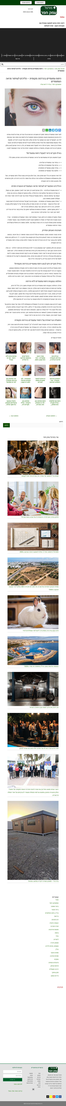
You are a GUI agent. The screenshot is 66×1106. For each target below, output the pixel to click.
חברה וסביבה (54, 926)
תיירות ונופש (54, 55)
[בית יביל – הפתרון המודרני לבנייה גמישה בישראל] (33, 840)
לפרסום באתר (18, 1084)
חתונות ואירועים (34, 55)
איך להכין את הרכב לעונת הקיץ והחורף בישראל (44, 707)
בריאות (56, 916)
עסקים (59, 55)
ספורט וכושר (55, 953)
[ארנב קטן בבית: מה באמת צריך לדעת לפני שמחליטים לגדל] (33, 612)
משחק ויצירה (18, 55)
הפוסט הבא (13, 416)
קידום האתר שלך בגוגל (15, 1091)
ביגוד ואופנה (55, 906)
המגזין (5, 55)
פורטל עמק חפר (59, 69)
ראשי (62, 55)
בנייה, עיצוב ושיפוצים (44, 55)
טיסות (57, 933)
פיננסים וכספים (54, 963)
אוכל (57, 900)
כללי (57, 936)
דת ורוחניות (55, 920)
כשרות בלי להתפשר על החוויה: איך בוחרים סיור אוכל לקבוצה (40, 476)
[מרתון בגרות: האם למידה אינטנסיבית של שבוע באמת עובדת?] (33, 499)
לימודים (56, 939)
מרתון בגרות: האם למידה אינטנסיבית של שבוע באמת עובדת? (40, 517)
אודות (49, 59)
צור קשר (17, 59)
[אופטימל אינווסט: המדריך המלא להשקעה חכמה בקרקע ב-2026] (33, 537)
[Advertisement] (33, 42)
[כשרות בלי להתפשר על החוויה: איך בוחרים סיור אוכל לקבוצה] (33, 458)
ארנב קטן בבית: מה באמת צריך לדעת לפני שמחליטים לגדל (41, 631)
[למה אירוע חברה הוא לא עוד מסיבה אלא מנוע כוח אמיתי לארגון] (33, 730)
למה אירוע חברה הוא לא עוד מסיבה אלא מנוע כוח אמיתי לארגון (39, 748)
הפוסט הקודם (51, 416)
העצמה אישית (54, 923)
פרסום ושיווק (54, 966)
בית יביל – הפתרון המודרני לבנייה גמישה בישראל (43, 881)
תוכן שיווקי (55, 972)
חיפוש (61, 422)
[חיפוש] (2, 64)
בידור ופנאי (55, 910)
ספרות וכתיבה (54, 956)
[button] (33, 1089)
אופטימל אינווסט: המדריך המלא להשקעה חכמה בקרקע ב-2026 (39, 552)
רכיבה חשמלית (11, 55)
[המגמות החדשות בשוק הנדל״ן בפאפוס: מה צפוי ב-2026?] (33, 650)
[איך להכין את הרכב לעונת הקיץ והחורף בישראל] (33, 689)
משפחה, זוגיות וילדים (52, 946)
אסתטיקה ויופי (26, 55)
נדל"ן (57, 949)
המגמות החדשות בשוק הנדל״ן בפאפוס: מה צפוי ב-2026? (41, 666)
